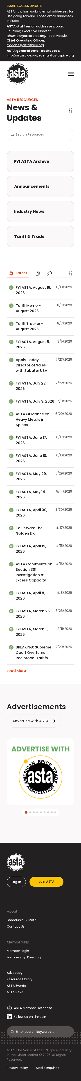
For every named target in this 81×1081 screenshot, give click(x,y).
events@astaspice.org (56, 55)
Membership (18, 942)
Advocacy (14, 972)
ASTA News (15, 992)
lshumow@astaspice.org (26, 35)
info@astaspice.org (22, 55)
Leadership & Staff (21, 920)
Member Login (18, 951)
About (12, 911)
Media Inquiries (47, 1068)
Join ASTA (46, 881)
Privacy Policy (17, 1068)
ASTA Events (16, 985)
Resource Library (19, 979)
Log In (16, 882)
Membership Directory (24, 957)
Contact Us (16, 926)
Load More (16, 670)
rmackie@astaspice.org (25, 45)
